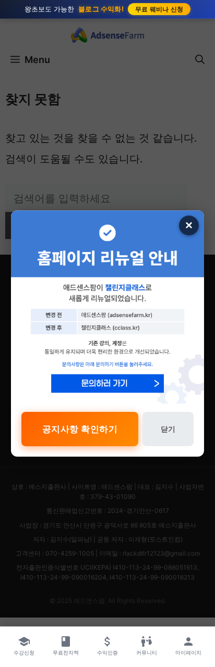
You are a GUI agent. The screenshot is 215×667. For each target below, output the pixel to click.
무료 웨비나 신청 (159, 9)
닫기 (168, 428)
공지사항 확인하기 (80, 429)
